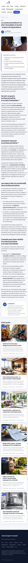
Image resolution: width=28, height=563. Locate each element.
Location (4, 12)
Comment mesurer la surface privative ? (13, 61)
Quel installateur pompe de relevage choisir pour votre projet (13, 512)
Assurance (22, 6)
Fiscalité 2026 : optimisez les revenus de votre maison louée (12, 411)
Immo (11, 6)
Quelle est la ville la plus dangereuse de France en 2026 (12, 344)
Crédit (3, 9)
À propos (9, 12)
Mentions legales (10, 546)
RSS (16, 546)
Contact (17, 12)
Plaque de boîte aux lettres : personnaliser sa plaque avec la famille (10, 478)
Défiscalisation (10, 9)
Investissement (19, 9)
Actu (8, 6)
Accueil (3, 6)
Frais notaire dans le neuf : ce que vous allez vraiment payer (12, 378)
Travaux (17, 6)
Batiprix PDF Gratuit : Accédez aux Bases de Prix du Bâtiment (12, 444)
